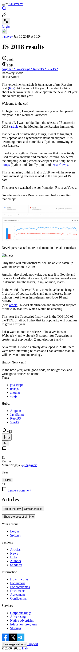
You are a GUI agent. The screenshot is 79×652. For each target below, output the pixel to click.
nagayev (7, 36)
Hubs (13, 557)
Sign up (15, 535)
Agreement (17, 594)
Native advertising (22, 620)
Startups (15, 628)
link (11, 88)
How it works (19, 579)
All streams (15, 4)
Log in (14, 531)
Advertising (18, 616)
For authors (17, 583)
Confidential (18, 598)
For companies (20, 587)
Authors (15, 561)
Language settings (14, 644)
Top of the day (12, 508)
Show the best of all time (18, 516)
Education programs (23, 624)
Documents (17, 591)
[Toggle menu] (3, 5)
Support (32, 644)
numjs (6, 164)
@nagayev (29, 465)
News (14, 553)
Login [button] (6, 26)
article (14, 126)
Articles (15, 549)
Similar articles (33, 508)
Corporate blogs (20, 613)
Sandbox (16, 565)
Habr (25, 648)
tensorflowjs (60, 164)
